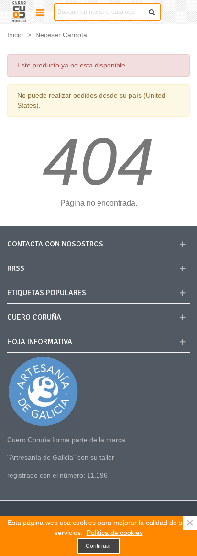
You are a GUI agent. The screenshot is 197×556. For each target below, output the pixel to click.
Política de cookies (115, 532)
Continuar (98, 546)
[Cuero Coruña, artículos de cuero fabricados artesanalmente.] (19, 11)
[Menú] (40, 12)
